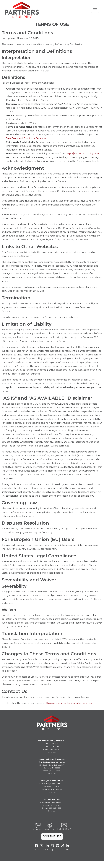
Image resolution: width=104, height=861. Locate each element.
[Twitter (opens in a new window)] (42, 845)
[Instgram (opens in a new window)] (52, 845)
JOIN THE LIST (52, 836)
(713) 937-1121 (54, 749)
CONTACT (37, 829)
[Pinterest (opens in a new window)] (57, 845)
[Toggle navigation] (95, 10)
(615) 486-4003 (54, 808)
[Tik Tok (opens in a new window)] (62, 845)
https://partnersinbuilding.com (82, 153)
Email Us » (52, 752)
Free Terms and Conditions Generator (26, 138)
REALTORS (50, 829)
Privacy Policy (41, 849)
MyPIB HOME (64, 829)
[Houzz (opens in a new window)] (67, 845)
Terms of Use (62, 849)
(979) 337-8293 (54, 771)
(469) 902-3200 (55, 789)
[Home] (22, 10)
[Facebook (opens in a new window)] (36, 845)
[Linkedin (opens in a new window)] (47, 845)
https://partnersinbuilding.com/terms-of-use (68, 703)
